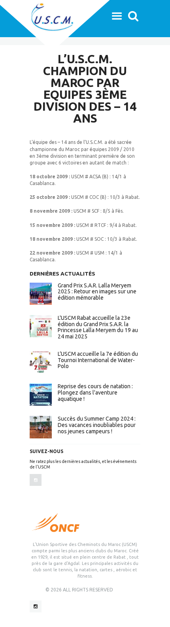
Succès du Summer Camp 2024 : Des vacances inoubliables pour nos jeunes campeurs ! (97, 424)
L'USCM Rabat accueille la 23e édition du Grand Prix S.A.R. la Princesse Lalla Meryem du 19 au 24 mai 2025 (98, 327)
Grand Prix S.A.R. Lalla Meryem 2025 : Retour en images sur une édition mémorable (97, 291)
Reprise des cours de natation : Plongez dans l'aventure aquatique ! (95, 392)
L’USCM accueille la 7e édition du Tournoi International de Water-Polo (98, 360)
